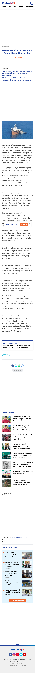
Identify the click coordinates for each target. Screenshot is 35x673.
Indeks (21, 7)
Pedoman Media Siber (24, 659)
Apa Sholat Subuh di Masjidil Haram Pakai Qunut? (12, 592)
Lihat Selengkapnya (17, 600)
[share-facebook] (12, 365)
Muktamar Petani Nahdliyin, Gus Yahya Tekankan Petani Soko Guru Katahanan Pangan (12, 564)
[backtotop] (17, 645)
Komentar (18, 370)
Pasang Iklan (13, 659)
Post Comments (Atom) (19, 538)
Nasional (5, 354)
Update (24, 224)
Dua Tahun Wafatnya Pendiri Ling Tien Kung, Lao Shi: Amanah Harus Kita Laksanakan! (12, 583)
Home (4, 7)
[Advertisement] (17, 26)
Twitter (21, 657)
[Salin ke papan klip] (22, 365)
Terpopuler (12, 7)
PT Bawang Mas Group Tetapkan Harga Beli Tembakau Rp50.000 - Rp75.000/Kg (12, 573)
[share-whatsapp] (19, 365)
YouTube (26, 657)
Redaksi (6, 659)
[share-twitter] (16, 365)
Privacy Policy (21, 661)
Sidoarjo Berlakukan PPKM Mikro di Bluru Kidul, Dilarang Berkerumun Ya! (17, 346)
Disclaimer (13, 661)
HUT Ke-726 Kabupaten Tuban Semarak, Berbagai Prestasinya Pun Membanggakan (12, 555)
